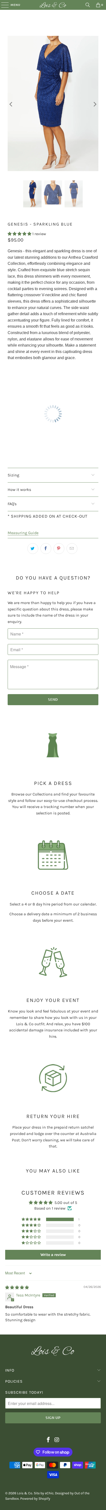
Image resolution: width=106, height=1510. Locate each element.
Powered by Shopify (35, 1499)
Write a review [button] (53, 1254)
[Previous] (11, 104)
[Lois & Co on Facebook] (48, 1440)
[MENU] (2, 5)
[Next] (95, 104)
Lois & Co (24, 1493)
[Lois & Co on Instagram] (57, 1440)
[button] (20, 233)
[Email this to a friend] (72, 548)
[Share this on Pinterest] (58, 548)
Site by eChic (43, 1493)
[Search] (87, 5)
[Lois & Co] (53, 5)
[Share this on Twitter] (32, 548)
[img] (17, 1287)
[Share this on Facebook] (45, 548)
